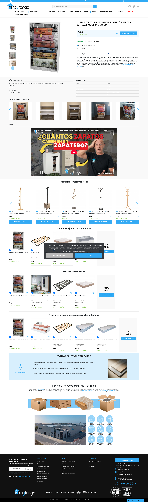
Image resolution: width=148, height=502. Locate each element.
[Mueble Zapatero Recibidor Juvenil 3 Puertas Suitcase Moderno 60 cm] (18, 241)
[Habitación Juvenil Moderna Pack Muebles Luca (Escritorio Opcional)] (41, 284)
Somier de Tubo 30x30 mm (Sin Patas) (42, 252)
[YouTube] (128, 483)
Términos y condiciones (69, 461)
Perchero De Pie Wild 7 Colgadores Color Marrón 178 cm (71, 213)
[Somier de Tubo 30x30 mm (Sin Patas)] (41, 241)
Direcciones (92, 466)
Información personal (95, 461)
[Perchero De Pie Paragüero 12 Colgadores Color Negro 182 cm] (100, 197)
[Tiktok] (120, 483)
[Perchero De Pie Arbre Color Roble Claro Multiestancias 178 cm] (127, 197)
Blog (38, 464)
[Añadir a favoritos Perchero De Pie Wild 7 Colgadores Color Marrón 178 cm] (84, 216)
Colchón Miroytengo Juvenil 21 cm (85, 339)
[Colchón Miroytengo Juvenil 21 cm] (85, 327)
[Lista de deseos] (133, 6)
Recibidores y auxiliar (107, 12)
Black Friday (40, 481)
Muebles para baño (74, 12)
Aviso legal (65, 464)
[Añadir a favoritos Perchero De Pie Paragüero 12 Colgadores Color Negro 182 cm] (111, 216)
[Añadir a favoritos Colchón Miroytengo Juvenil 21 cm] (93, 336)
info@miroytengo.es (124, 472)
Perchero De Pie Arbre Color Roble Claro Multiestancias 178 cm (124, 213)
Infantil (52, 12)
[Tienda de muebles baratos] (18, 6)
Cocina (94, 12)
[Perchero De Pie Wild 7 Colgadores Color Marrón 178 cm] (74, 197)
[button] (12, 68)
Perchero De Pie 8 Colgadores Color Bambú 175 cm (17, 213)
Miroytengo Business (42, 476)
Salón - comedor (21, 12)
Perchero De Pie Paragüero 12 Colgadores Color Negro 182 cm (98, 213)
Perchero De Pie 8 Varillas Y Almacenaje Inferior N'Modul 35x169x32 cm (44, 213)
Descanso (61, 12)
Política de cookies (67, 469)
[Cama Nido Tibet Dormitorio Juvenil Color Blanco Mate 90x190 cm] (41, 327)
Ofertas (130, 12)
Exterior (121, 12)
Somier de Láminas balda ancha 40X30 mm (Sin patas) (68, 296)
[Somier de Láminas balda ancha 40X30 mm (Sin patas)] (63, 284)
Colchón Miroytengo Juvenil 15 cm (107, 339)
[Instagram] (116, 483)
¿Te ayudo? (133, 501)
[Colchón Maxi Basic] (63, 241)
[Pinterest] (131, 483)
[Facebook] (124, 483)
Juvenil (43, 12)
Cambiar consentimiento (69, 474)
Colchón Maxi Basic (80, 296)
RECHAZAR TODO (59, 255)
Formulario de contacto (125, 474)
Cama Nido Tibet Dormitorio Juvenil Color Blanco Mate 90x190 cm (49, 339)
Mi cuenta (92, 459)
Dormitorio (34, 12)
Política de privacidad (68, 466)
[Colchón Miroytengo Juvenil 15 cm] (107, 327)
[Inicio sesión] (129, 6)
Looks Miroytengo (21, 14)
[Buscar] (95, 6)
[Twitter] (135, 483)
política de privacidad (23, 476)
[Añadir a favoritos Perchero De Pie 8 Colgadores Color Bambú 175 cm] (31, 216)
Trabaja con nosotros (43, 466)
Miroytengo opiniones (43, 474)
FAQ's (63, 471)
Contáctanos (40, 461)
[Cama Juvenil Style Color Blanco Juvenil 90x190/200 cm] (85, 241)
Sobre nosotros (41, 471)
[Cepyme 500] (115, 492)
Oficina (86, 12)
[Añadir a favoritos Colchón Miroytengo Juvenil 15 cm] (115, 336)
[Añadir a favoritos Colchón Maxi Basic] (93, 293)
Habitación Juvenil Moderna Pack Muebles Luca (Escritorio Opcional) (50, 296)
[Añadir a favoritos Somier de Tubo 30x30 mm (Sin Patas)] (71, 336)
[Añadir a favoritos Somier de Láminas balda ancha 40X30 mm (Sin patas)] (71, 293)
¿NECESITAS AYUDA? (127, 460)
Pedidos (91, 464)
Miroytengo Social (42, 478)
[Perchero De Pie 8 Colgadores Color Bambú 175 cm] (20, 197)
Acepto (88, 255)
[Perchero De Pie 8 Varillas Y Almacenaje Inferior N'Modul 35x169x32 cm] (47, 197)
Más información (67, 251)
